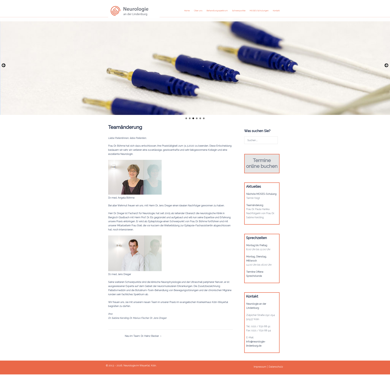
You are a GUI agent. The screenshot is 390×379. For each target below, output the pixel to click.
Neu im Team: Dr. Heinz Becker (142, 336)
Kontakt (276, 10)
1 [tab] (186, 118)
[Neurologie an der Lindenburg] (134, 10)
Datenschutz (276, 366)
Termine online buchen (262, 163)
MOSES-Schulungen (259, 10)
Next (386, 65)
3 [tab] (193, 118)
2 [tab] (190, 118)
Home (187, 10)
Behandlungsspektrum (217, 10)
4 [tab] (197, 118)
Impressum (260, 366)
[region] (195, 66)
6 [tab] (204, 118)
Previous (4, 65)
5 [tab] (200, 118)
